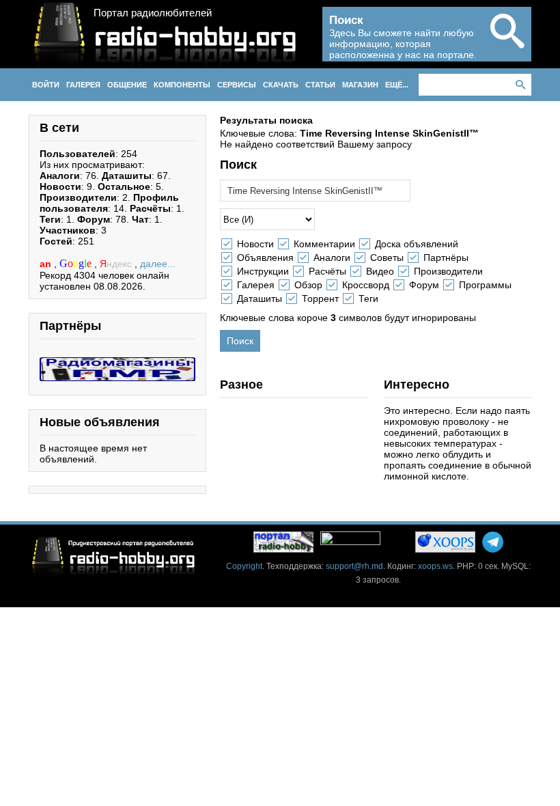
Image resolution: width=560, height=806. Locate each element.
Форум (424, 284)
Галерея (256, 284)
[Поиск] (507, 42)
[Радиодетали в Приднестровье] (117, 362)
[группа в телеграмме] (492, 542)
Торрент (320, 298)
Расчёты (327, 271)
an (47, 263)
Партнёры (445, 257)
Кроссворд (365, 284)
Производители (448, 271)
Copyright (244, 566)
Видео (380, 271)
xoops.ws (435, 566)
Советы (387, 257)
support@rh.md (354, 566)
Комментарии (324, 243)
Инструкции (263, 271)
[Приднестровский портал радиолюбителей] (283, 542)
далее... (158, 263)
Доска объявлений (416, 243)
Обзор (308, 284)
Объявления (265, 257)
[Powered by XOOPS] (445, 542)
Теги (368, 298)
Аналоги (331, 257)
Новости (255, 243)
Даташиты (259, 298)
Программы (485, 284)
